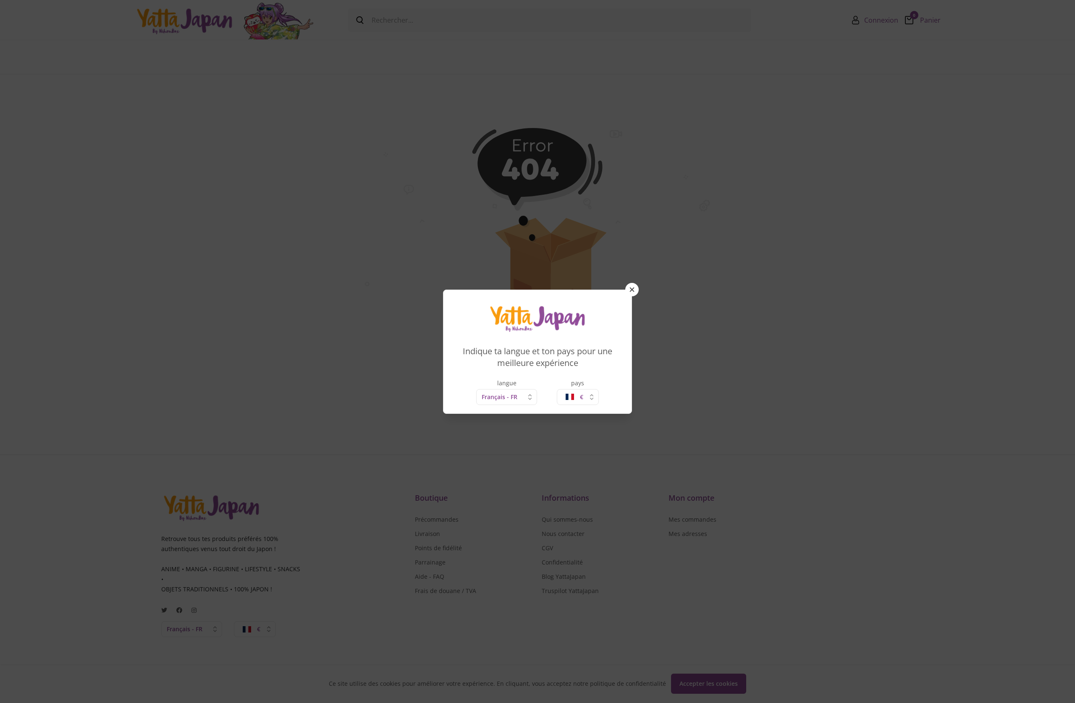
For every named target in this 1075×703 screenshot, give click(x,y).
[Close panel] (632, 289)
